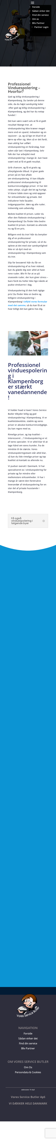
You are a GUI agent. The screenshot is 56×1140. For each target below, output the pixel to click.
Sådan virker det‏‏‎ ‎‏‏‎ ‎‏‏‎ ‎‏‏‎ (41, 10)
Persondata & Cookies (28, 1072)
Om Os (28, 1067)
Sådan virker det (28, 1038)
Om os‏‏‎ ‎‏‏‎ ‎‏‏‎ (36, 19)
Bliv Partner (28, 1048)
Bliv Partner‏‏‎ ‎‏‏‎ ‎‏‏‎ (39, 23)
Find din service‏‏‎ (40, 14)
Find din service (28, 1043)
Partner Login (41, 27)
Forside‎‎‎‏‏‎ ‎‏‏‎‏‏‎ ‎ (36, 6)
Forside (28, 1033)
